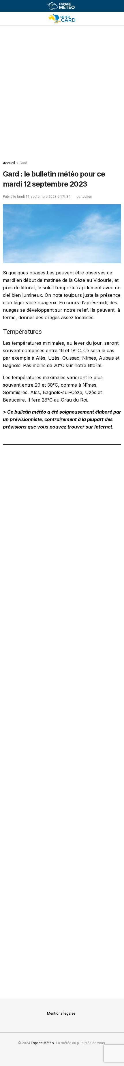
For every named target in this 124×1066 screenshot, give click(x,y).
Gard (23, 163)
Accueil (9, 163)
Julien (87, 197)
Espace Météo (42, 1043)
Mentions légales (61, 1013)
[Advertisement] (62, 90)
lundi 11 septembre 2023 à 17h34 (43, 197)
